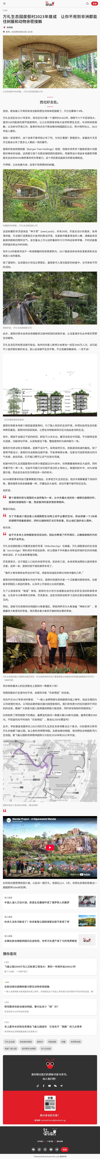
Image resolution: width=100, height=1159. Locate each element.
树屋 (63, 1041)
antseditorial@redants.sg (53, 1120)
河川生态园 (46, 1048)
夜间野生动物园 (29, 1048)
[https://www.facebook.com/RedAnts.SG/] (43, 1085)
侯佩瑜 (10, 27)
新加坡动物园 (26, 1041)
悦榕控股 (52, 1041)
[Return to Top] (94, 1155)
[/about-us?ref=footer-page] (55, 1085)
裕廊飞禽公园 (11, 1048)
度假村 (40, 1041)
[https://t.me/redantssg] (61, 1085)
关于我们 (40, 1141)
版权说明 (60, 1141)
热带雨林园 (75, 1041)
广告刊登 (50, 1141)
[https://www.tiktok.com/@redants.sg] (37, 1085)
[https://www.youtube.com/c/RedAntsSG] (49, 1085)
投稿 (95, 3)
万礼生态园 (10, 1041)
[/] (50, 3)
